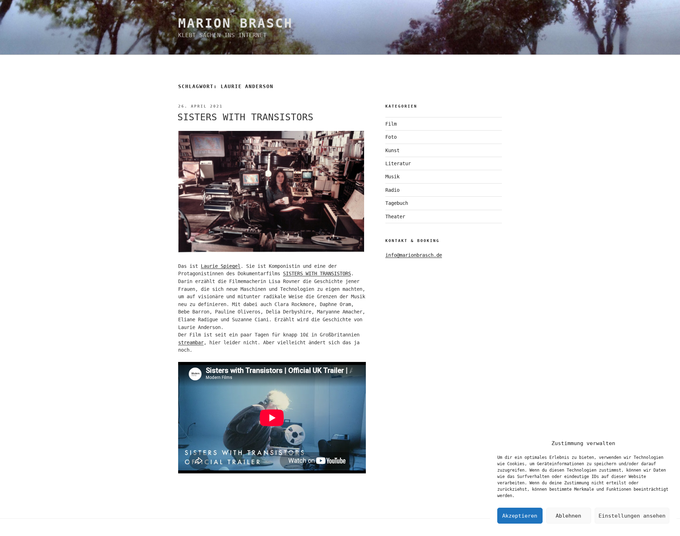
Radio (392, 190)
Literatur (398, 163)
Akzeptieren (519, 516)
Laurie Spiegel (220, 266)
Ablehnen (568, 516)
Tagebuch (396, 203)
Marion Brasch (235, 23)
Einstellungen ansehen (632, 516)
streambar (191, 342)
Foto (391, 137)
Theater (395, 216)
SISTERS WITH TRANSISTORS (245, 117)
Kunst (392, 150)
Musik (392, 176)
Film (391, 124)
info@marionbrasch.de (413, 255)
